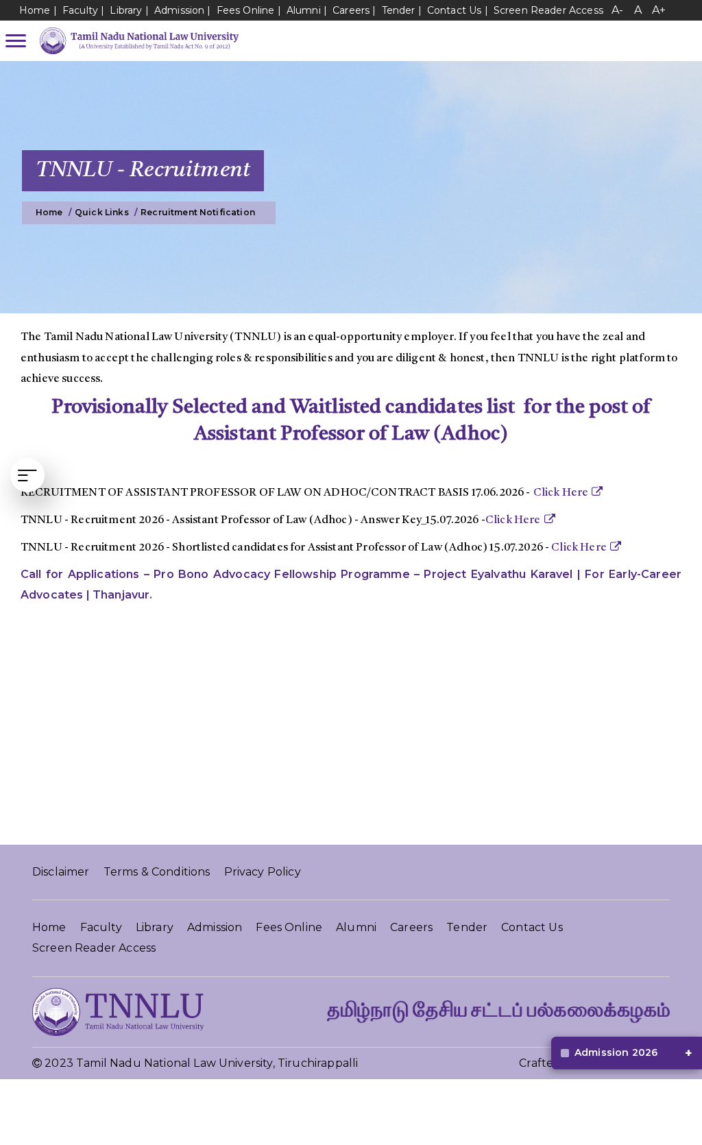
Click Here (561, 492)
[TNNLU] (136, 40)
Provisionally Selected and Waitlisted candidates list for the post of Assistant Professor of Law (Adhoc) (350, 421)
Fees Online (246, 10)
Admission (179, 10)
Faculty (80, 10)
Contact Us (454, 10)
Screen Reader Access (548, 10)
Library (127, 10)
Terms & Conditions (157, 871)
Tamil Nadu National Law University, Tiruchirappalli (217, 1063)
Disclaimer (61, 871)
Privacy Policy (262, 871)
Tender (398, 10)
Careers (351, 10)
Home (35, 10)
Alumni (304, 10)
